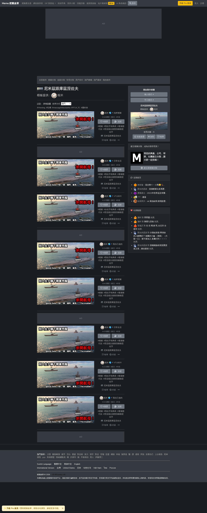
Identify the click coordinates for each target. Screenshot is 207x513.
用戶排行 (79, 80)
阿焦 (142, 454)
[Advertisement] (103, 57)
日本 (79, 468)
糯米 (60, 95)
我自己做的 (117, 244)
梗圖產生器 (26, 3)
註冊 (202, 3)
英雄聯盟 (51, 457)
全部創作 (43, 80)
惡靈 (107, 454)
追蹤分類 (61, 80)
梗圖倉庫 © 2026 (43, 474)
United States (69, 468)
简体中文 (68, 464)
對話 (97, 454)
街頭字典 (61, 3)
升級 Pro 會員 (185, 3)
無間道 (124, 454)
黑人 (92, 457)
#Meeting (41, 107)
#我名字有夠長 (110, 126)
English (77, 464)
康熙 (39, 457)
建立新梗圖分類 (150, 168)
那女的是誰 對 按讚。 (150, 237)
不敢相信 (85, 457)
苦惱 (102, 454)
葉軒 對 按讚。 (146, 217)
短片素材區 (106, 3)
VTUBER (117, 196)
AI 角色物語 (121, 3)
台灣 (59, 468)
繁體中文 (58, 464)
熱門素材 (97, 80)
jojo (43, 457)
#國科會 (84, 107)
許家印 (73, 457)
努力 (86, 454)
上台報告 (159, 454)
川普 (49, 454)
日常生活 (117, 160)
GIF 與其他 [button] (49, 3)
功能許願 (81, 3)
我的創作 (106, 80)
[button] (119, 140)
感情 (137, 454)
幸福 (118, 454)
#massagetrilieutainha (61, 107)
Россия (112, 468)
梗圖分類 (52, 80)
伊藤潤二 (99, 457)
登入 (196, 3)
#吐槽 (48, 107)
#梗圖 (100, 126)
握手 (63, 454)
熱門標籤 (88, 80)
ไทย (105, 468)
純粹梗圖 (117, 113)
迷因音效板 (91, 3)
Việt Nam (97, 468)
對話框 (80, 454)
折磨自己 (149, 454)
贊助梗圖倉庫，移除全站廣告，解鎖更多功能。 (32, 508)
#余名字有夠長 (110, 209)
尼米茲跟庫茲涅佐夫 (112, 136)
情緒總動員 (61, 457)
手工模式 (148, 100)
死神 (166, 454)
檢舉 (106, 140)
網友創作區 (38, 3)
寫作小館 (71, 3)
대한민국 (87, 468)
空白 (69, 454)
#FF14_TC (75, 107)
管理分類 (70, 80)
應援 (74, 454)
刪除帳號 (56, 454)
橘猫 (113, 454)
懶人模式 (148, 94)
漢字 (92, 454)
